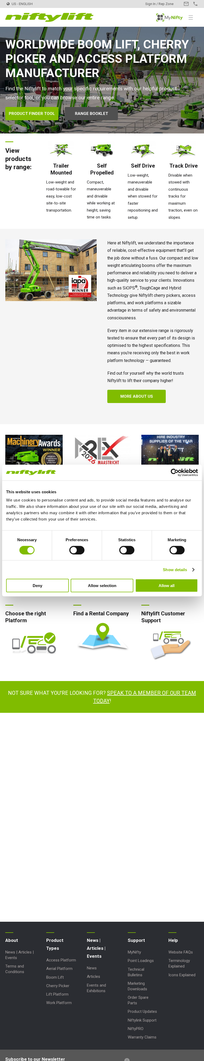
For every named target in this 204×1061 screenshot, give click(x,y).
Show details (175, 569)
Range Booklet (91, 113)
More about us (136, 396)
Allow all (167, 585)
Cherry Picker (57, 985)
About (11, 940)
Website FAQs (180, 952)
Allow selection (102, 585)
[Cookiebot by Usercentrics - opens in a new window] (174, 472)
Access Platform (61, 960)
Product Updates (142, 1011)
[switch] (76, 550)
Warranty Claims (142, 1037)
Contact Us (186, 4)
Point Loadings (141, 960)
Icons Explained (182, 975)
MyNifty (169, 17)
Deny (37, 585)
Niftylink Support (142, 1020)
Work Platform (59, 1002)
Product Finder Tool (32, 113)
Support (136, 940)
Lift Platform (57, 994)
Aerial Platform (59, 968)
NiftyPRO (135, 1028)
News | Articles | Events (96, 948)
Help (173, 940)
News (92, 968)
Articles (93, 976)
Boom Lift (55, 977)
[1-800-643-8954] (195, 4)
